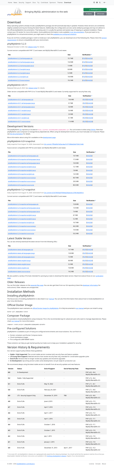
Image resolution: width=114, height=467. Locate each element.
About (104, 464)
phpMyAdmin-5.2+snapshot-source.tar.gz (22, 226)
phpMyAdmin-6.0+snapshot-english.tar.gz (22, 167)
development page (49, 137)
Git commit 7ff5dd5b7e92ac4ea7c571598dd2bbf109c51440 (63, 144)
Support (28, 2)
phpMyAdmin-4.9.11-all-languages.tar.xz (21, 107)
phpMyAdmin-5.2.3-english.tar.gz (19, 69)
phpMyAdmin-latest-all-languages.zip (20, 250)
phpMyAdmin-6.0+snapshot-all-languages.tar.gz (24, 159)
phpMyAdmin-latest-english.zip (18, 268)
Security (21, 2)
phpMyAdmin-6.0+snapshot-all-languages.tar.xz (24, 163)
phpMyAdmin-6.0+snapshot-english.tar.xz (22, 170)
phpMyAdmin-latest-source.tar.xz (19, 272)
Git (21, 130)
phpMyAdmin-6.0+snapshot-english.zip (21, 174)
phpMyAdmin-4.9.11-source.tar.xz (19, 121)
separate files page (37, 285)
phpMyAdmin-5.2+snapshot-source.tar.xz (22, 230)
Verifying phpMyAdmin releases (56, 456)
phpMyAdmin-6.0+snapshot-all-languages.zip (23, 156)
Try (38, 2)
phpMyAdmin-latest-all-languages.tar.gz (21, 253)
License (91, 464)
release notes (32, 47)
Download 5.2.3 (95, 10)
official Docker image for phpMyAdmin (46, 308)
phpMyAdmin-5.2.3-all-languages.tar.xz (21, 66)
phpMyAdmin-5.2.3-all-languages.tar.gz (21, 62)
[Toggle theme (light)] (105, 2)
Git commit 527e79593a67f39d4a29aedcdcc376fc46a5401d (63, 193)
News (15, 2)
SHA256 (89, 58)
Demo (89, 14)
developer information (90, 285)
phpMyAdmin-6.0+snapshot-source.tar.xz (22, 181)
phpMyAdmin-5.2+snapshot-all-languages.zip (23, 204)
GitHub (93, 130)
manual (51, 299)
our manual (80, 308)
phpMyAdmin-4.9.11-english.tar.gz (19, 110)
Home (10, 2)
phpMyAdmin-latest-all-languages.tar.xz (21, 257)
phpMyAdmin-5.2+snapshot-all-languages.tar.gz (24, 208)
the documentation (16, 134)
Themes (60, 2)
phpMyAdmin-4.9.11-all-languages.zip (20, 100)
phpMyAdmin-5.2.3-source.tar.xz (19, 80)
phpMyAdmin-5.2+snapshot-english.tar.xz (22, 219)
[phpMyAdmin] (15, 11)
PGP (84, 58)
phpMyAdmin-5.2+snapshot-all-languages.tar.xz (24, 212)
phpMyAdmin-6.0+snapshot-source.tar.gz (22, 178)
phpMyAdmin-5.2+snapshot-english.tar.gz (22, 215)
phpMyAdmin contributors (26, 464)
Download (67, 2)
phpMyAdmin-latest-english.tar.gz (19, 261)
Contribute (44, 2)
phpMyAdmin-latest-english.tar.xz (19, 264)
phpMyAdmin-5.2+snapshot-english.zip (21, 223)
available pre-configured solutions (64, 34)
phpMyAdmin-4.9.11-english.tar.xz (19, 114)
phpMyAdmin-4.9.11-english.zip (18, 118)
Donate (101, 14)
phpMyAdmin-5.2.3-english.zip (18, 77)
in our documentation (76, 32)
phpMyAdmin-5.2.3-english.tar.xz (19, 73)
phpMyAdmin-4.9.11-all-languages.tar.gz (21, 103)
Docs (34, 2)
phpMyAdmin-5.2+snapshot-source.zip (21, 233)
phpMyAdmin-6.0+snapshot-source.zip (21, 185)
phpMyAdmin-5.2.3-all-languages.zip (20, 58)
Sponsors (53, 2)
